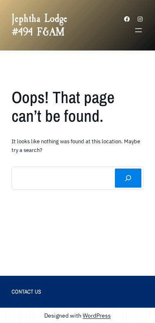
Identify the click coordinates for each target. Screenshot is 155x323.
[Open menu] (138, 30)
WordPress (97, 315)
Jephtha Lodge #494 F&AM (39, 25)
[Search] (128, 178)
